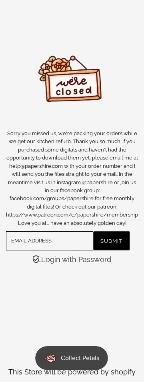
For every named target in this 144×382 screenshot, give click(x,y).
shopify (123, 372)
